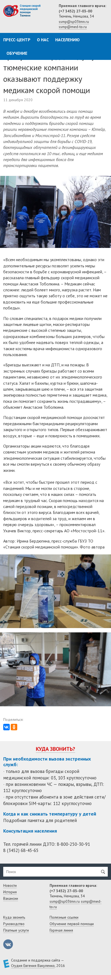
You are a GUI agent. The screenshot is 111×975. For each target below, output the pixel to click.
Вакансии (10, 898)
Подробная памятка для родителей (40, 820)
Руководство (14, 923)
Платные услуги (16, 930)
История (10, 891)
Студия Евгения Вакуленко (33, 965)
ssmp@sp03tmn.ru (74, 21)
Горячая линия (61, 930)
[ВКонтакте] (6, 727)
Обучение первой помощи (72, 923)
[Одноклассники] (14, 727)
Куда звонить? (55, 748)
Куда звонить (14, 917)
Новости (10, 885)
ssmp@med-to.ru (73, 26)
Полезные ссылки (64, 917)
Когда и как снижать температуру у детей (49, 814)
